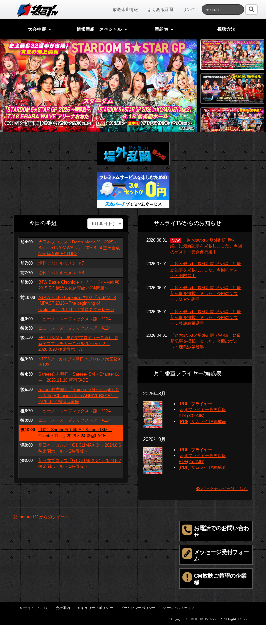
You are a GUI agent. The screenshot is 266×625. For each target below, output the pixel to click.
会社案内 (63, 608)
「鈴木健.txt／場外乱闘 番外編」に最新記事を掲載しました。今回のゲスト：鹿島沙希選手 (205, 341)
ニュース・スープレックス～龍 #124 (74, 318)
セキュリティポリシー (95, 608)
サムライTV (38, 10)
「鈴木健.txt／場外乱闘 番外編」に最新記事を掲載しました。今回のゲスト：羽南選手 (205, 269)
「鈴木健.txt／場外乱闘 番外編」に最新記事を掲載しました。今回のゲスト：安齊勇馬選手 (206, 246)
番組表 (162, 29)
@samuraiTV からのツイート (41, 516)
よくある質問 (160, 9)
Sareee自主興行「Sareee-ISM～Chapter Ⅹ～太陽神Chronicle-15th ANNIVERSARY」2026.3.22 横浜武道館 (78, 395)
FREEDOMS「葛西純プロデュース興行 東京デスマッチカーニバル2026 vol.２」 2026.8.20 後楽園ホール (78, 343)
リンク (189, 9)
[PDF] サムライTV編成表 (202, 421)
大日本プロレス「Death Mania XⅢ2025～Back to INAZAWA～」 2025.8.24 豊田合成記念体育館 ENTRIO (79, 248)
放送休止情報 (125, 9)
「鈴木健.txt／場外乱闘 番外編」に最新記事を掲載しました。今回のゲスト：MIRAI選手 (205, 293)
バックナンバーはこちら (224, 488)
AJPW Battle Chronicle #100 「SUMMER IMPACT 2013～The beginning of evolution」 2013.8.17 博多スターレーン (77, 303)
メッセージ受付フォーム (221, 555)
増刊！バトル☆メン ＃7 (61, 263)
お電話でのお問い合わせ (221, 531)
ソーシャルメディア (179, 608)
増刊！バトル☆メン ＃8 (61, 272)
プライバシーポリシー (138, 608)
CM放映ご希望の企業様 (220, 579)
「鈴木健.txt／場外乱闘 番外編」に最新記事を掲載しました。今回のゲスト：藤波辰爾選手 (205, 317)
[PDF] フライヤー (195, 403)
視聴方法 (226, 29)
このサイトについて (33, 608)
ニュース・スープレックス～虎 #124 (74, 328)
